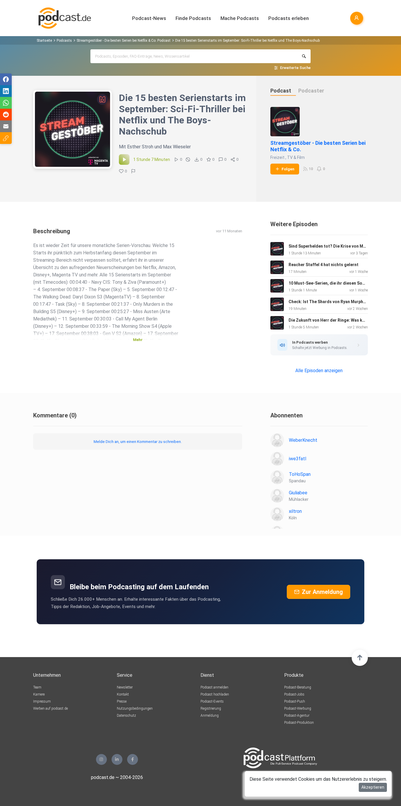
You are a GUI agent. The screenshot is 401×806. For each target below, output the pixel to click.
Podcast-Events (212, 701)
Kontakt (123, 694)
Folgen (288, 169)
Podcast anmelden (214, 687)
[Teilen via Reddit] (6, 114)
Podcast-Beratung (297, 687)
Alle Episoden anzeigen (319, 370)
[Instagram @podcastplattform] (101, 759)
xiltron (295, 511)
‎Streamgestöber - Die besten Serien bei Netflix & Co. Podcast (124, 40)
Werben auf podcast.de (50, 708)
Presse (122, 701)
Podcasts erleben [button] (288, 18)
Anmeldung (210, 715)
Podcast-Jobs (294, 694)
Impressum (42, 701)
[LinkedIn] (117, 759)
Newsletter (125, 687)
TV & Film (296, 157)
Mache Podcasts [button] (239, 18)
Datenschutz (126, 715)
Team (37, 687)
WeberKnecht (303, 440)
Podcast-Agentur (296, 715)
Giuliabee (298, 493)
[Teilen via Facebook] (6, 79)
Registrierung (211, 708)
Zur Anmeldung (322, 591)
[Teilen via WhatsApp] (6, 103)
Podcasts (64, 40)
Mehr (138, 339)
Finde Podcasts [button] (193, 18)
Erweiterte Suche (295, 68)
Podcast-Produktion (299, 723)
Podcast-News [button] (149, 18)
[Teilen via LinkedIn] (6, 91)
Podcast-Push (294, 701)
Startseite (44, 40)
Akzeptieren (372, 787)
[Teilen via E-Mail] (6, 126)
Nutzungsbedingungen (135, 708)
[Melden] (133, 171)
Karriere (39, 694)
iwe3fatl (297, 458)
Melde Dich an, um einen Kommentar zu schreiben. (138, 441)
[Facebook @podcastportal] (132, 759)
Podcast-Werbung (297, 708)
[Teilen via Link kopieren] (6, 138)
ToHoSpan (300, 474)
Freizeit (277, 157)
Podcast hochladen (215, 694)
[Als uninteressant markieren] (188, 159)
